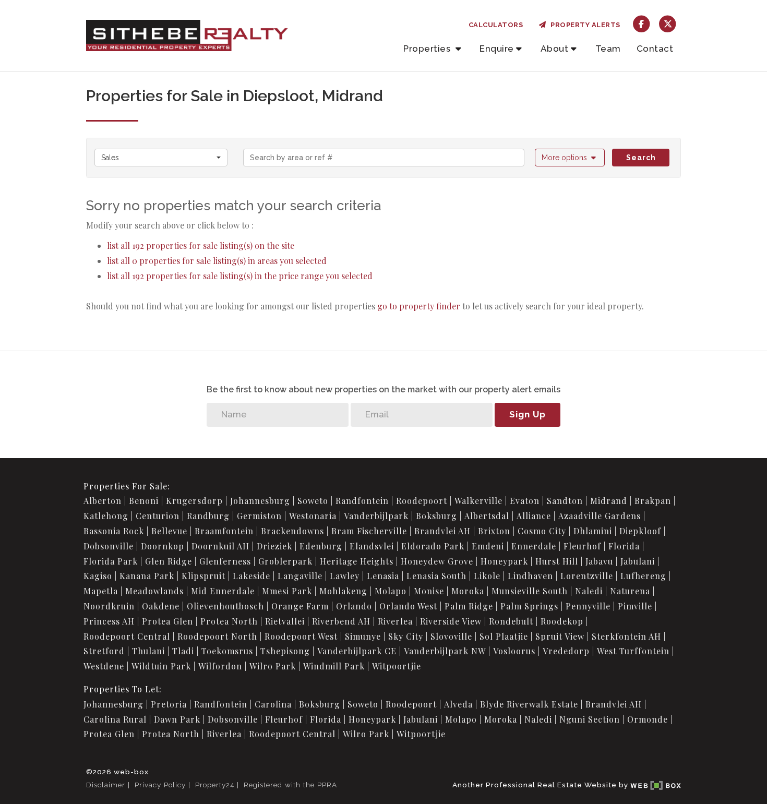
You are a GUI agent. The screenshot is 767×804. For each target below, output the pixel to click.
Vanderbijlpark (376, 515)
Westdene (103, 666)
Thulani (148, 650)
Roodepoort (421, 500)
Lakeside (251, 575)
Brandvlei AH (442, 530)
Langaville (300, 575)
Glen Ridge (168, 561)
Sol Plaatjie (504, 636)
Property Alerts (583, 25)
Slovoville (451, 636)
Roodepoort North (217, 636)
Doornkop (162, 546)
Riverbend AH (341, 621)
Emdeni (488, 546)
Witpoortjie (396, 666)
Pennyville (588, 606)
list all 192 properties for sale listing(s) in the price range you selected (240, 275)
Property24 (214, 785)
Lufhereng (643, 575)
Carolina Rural (115, 719)
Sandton (565, 500)
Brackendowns (292, 530)
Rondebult (511, 621)
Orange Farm (300, 606)
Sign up (527, 414)
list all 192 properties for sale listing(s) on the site (200, 245)
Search (641, 157)
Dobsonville (108, 546)
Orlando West (408, 606)
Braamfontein (224, 530)
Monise (429, 590)
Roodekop (562, 621)
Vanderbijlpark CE (357, 650)
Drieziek (274, 546)
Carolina (273, 704)
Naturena (630, 590)
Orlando (354, 606)
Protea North (229, 621)
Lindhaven (530, 575)
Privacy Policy (160, 785)
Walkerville (478, 500)
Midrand (608, 500)
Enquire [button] (497, 48)
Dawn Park (177, 719)
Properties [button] (428, 48)
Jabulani (637, 561)
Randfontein (362, 500)
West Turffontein (633, 650)
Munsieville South (530, 590)
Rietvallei (285, 621)
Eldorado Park (432, 546)
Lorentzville (586, 575)
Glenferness (225, 561)
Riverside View (451, 621)
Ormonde (647, 719)
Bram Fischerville (369, 530)
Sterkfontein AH (626, 636)
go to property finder (418, 306)
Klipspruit (203, 575)
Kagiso (97, 575)
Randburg (208, 515)
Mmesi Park (287, 590)
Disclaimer (105, 785)
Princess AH (109, 621)
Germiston (259, 515)
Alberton (102, 500)
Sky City (405, 636)
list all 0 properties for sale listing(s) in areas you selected (217, 260)
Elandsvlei (372, 546)
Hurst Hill (556, 561)
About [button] (555, 48)
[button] (570, 157)
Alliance (534, 515)
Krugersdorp (194, 500)
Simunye (363, 636)
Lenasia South (436, 575)
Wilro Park (272, 666)
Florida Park (110, 561)
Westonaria (313, 515)
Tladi (183, 650)
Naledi (589, 590)
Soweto (312, 500)
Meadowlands (154, 590)
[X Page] (667, 23)
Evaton (525, 500)
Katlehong (105, 515)
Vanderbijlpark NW (445, 650)
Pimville (635, 606)
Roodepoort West (301, 636)
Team (608, 48)
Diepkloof (640, 530)
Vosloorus (514, 650)
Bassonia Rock (113, 530)
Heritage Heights (356, 561)
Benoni (144, 500)
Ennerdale (533, 546)
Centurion (157, 515)
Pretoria (169, 704)
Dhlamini (592, 530)
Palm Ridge (469, 606)
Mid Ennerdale (223, 590)
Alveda (458, 704)
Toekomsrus (227, 650)
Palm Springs (529, 606)
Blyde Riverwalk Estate (529, 704)
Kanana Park (146, 575)
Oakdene (160, 606)
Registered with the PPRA (290, 785)
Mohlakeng (343, 590)
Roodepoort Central (126, 636)
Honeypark (504, 561)
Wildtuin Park (161, 666)
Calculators (496, 25)
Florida (624, 546)
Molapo (390, 590)
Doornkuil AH (220, 546)
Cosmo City (542, 530)
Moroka (467, 590)
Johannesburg (260, 500)
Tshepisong (285, 650)
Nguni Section (589, 719)
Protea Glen (167, 621)
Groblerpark (285, 561)
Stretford (104, 650)
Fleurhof (582, 546)
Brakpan (652, 500)
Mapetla (100, 590)
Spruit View (559, 636)
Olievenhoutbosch (225, 606)
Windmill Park (334, 666)
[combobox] (160, 157)
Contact (655, 48)
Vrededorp (566, 650)
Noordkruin (109, 606)
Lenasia (383, 575)
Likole (487, 575)
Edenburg (320, 546)
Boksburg (436, 515)
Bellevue (169, 530)
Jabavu (599, 561)
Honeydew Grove (437, 561)
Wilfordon (220, 666)
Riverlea (395, 621)
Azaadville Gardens (599, 515)
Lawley (344, 575)
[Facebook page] (641, 23)
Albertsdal (486, 515)
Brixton (494, 530)
